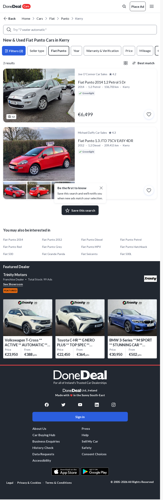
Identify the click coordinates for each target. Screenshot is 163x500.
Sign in (80, 417)
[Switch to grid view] (126, 63)
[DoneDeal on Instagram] (113, 404)
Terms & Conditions (58, 482)
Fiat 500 (8, 254)
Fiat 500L (126, 254)
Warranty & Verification (102, 51)
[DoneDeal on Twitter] (63, 404)
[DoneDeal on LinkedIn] (96, 404)
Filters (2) (16, 51)
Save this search (83, 210)
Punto (65, 18)
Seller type (37, 51)
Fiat (52, 18)
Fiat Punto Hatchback (133, 246)
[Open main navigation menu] (152, 6)
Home (26, 18)
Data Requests (43, 454)
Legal (9, 482)
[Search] (9, 29)
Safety (87, 447)
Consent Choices (94, 454)
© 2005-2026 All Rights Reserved (132, 481)
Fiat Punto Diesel (92, 239)
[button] (101, 188)
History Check (42, 447)
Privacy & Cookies (29, 482)
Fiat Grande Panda (53, 254)
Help (85, 435)
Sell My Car (90, 441)
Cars (40, 18)
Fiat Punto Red (12, 246)
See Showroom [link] (13, 284)
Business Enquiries (46, 441)
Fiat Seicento (89, 254)
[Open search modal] (124, 6)
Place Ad (137, 6)
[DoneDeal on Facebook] (46, 404)
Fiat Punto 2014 (13, 239)
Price (129, 51)
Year (76, 51)
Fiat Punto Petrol (131, 239)
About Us (39, 428)
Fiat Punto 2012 (52, 239)
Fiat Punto (58, 51)
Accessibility (41, 460)
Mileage (145, 51)
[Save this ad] (149, 114)
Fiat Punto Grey (52, 246)
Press (86, 428)
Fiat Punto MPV (91, 246)
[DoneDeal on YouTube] (80, 404)
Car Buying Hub (43, 435)
